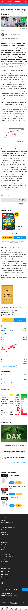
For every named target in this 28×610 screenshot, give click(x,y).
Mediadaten (4, 517)
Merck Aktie (3, 328)
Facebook (7, 580)
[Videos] (2, 608)
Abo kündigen (4, 537)
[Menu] (26, 1)
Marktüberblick (5, 552)
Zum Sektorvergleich (6, 382)
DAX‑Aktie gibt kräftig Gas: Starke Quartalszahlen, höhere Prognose (13, 458)
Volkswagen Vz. (4, 408)
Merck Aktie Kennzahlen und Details (9, 366)
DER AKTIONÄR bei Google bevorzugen (9, 38)
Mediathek (3, 544)
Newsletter (4, 547)
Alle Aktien (4, 542)
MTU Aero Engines (5, 399)
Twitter (6, 582)
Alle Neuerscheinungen (23, 472)
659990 (2, 330)
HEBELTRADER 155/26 (14, 475)
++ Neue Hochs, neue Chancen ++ (14, 4)
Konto (13, 242)
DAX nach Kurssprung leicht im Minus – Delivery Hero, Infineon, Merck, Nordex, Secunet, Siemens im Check (13, 452)
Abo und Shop (4, 559)
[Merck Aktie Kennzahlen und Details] (14, 350)
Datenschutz (4, 525)
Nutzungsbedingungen (7, 522)
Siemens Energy (4, 412)
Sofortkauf (10, 237)
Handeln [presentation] (25, 589)
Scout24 (3, 406)
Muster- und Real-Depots (7, 554)
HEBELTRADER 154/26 (14, 498)
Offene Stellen (4, 534)
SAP (2, 414)
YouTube (7, 574)
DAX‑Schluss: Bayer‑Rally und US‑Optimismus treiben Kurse (12, 446)
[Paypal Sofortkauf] (8, 320)
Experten (3, 549)
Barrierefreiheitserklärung (8, 527)
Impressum (4, 520)
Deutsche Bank (4, 395)
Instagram (7, 577)
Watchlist (5, 333)
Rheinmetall (3, 401)
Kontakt (7, 571)
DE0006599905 (9, 330)
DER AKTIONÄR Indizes (7, 556)
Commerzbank (4, 403)
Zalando (3, 410)
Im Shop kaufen (20, 237)
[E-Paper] (11, 608)
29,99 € (12, 494)
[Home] (16, 608)
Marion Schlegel (16, 34)
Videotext (3, 532)
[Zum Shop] (7, 608)
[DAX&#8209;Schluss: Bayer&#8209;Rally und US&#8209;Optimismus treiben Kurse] (14, 433)
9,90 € (12, 482)
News (11, 395)
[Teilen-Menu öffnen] (21, 608)
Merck (3, 31)
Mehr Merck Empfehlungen (20, 462)
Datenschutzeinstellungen (8, 530)
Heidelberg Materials (5, 397)
